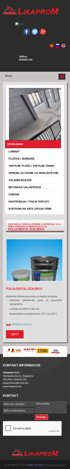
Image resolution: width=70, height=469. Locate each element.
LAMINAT (13, 151)
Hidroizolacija (37, 226)
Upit (15, 334)
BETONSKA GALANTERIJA (24, 187)
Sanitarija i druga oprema (24, 224)
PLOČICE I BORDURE (21, 158)
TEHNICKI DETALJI (21, 324)
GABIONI (13, 194)
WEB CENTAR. (35, 465)
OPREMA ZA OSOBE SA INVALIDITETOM (32, 173)
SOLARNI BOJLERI (19, 180)
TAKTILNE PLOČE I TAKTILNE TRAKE (30, 165)
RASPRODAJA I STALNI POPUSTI (28, 201)
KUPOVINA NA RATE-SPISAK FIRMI (29, 208)
